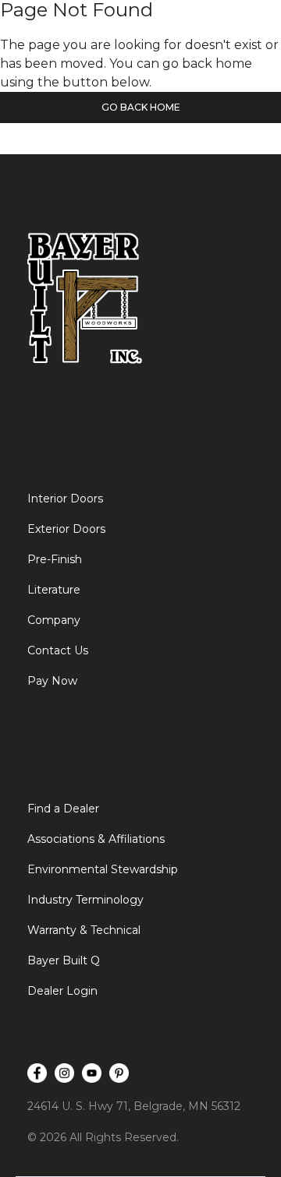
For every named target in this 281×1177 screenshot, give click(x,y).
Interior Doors (65, 499)
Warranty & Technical (83, 930)
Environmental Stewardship (102, 869)
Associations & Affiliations (96, 839)
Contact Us (57, 650)
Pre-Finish (54, 559)
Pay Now (52, 681)
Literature (53, 590)
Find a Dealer (63, 809)
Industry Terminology (85, 900)
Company (53, 620)
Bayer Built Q (63, 960)
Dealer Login (62, 991)
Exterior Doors (66, 529)
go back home (140, 107)
